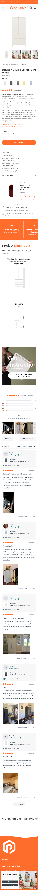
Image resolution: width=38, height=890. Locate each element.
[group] (19, 2)
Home (4, 63)
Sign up (10, 881)
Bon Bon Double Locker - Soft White (20, 605)
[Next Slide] (34, 428)
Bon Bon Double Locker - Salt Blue (19, 533)
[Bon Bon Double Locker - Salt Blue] (31, 83)
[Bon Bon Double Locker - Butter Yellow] (24, 83)
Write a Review (29, 439)
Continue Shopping (10, 885)
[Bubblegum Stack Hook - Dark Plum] (11, 191)
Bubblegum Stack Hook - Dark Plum (25, 187)
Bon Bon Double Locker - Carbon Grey (20, 675)
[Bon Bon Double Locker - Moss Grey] (18, 83)
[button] (30, 7)
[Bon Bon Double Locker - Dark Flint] (11, 83)
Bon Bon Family (13, 63)
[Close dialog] (36, 872)
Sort (18, 446)
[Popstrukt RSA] (19, 8)
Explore (5, 860)
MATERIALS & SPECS (9, 175)
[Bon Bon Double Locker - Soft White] (6, 54)
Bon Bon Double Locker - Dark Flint (19, 461)
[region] (19, 428)
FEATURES (5, 152)
